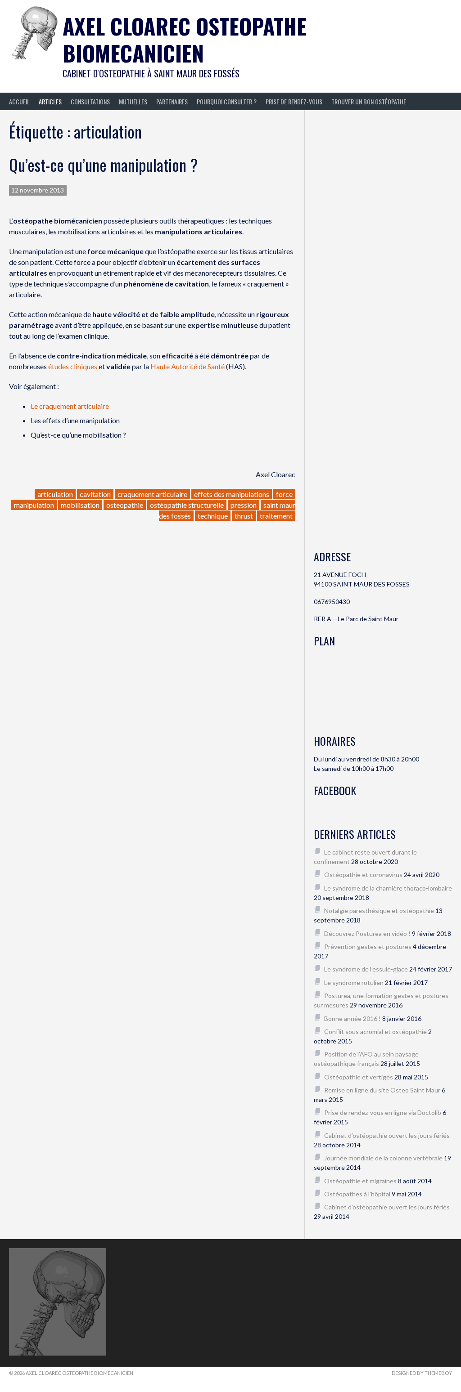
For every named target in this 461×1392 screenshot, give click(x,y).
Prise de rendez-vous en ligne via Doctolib (382, 1112)
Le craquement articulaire (70, 406)
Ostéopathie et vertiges (358, 1077)
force (284, 494)
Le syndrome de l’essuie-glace (366, 969)
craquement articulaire (152, 494)
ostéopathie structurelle (187, 505)
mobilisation (80, 505)
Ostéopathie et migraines (360, 1181)
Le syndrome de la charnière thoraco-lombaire (388, 888)
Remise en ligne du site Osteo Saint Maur (382, 1090)
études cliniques (72, 366)
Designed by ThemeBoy (422, 1373)
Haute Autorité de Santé (187, 366)
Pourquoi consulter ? (227, 101)
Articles (50, 101)
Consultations (90, 101)
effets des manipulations (231, 494)
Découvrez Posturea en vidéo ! (367, 933)
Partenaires (172, 101)
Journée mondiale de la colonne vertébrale (383, 1158)
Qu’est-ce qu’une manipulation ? (103, 164)
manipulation (34, 505)
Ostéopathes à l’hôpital (357, 1194)
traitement (276, 515)
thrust (244, 515)
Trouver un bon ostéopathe (368, 101)
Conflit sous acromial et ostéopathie (375, 1031)
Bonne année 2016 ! (352, 1018)
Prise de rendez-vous (294, 101)
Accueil (19, 101)
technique (213, 515)
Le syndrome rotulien (354, 982)
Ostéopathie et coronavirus (363, 874)
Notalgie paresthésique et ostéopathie (379, 910)
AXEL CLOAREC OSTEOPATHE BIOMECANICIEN (185, 39)
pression (243, 505)
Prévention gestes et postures (367, 946)
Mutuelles (133, 101)
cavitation (95, 494)
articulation (55, 494)
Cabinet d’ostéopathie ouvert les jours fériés (387, 1135)
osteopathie (124, 505)
